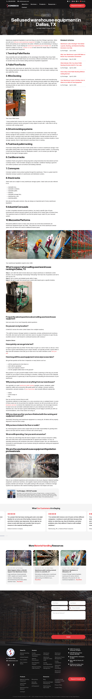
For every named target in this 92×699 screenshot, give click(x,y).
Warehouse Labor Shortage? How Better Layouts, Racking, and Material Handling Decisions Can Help (72, 46)
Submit (68, 637)
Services (34, 650)
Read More (20, 581)
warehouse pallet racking (27, 385)
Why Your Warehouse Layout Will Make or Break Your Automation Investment (73, 55)
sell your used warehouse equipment (24, 42)
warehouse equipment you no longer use (39, 45)
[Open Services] (37, 4)
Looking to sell (46, 15)
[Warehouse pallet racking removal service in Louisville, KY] (46, 557)
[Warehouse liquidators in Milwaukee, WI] (73, 557)
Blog (18, 552)
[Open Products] (46, 4)
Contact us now (27, 47)
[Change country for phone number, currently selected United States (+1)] (70, 608)
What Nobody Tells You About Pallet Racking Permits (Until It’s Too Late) (71, 64)
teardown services (11, 405)
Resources (46, 676)
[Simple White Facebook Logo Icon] (69, 1)
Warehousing (11, 552)
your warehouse (30, 389)
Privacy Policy (48, 696)
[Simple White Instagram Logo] (67, 1)
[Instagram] (8, 665)
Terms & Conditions (56, 696)
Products (22, 676)
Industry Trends (12, 555)
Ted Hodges (20, 568)
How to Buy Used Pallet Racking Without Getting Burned (73, 73)
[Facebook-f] (14, 665)
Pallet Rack (11, 558)
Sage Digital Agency (74, 696)
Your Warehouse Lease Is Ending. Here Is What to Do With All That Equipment (73, 81)
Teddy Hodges (50, 568)
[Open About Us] (28, 4)
